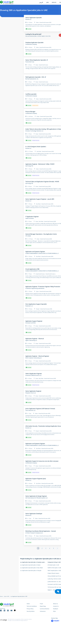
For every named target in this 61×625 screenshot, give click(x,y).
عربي (41, 2)
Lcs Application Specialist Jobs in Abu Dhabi (31, 567)
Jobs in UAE (6, 596)
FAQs (54, 611)
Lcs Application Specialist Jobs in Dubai (30, 565)
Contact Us (56, 606)
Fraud (41, 603)
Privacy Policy (30, 608)
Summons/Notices (44, 608)
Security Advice (30, 611)
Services (54, 2)
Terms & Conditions (32, 606)
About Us (55, 603)
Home (1, 596)
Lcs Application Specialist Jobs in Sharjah (30, 570)
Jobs (47, 2)
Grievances (43, 611)
